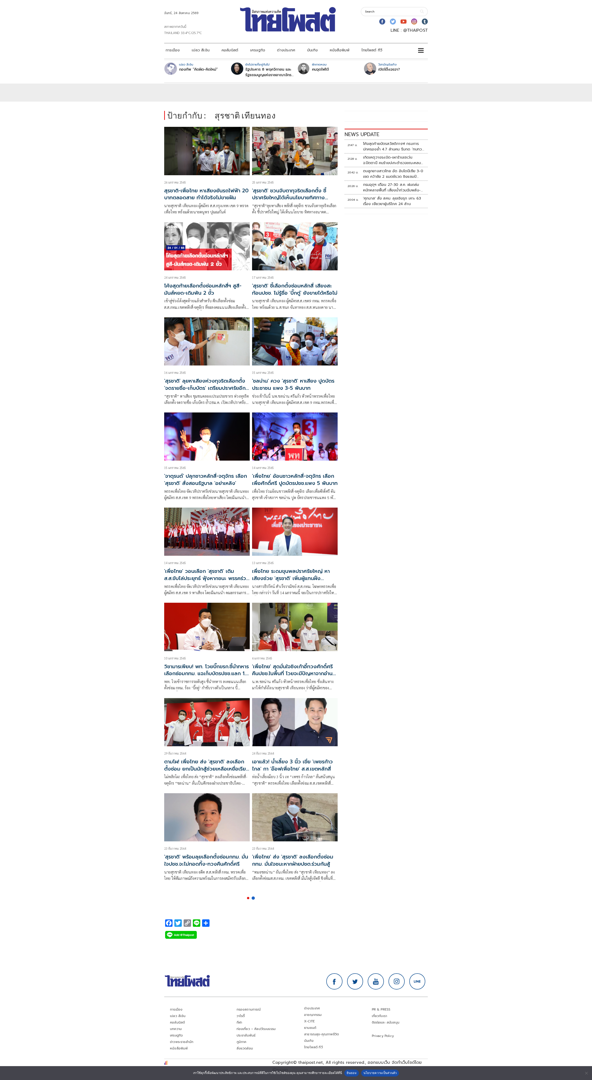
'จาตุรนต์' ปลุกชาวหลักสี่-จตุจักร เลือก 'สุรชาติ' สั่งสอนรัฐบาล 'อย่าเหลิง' (205, 479)
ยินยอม (352, 1073)
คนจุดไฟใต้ (320, 69)
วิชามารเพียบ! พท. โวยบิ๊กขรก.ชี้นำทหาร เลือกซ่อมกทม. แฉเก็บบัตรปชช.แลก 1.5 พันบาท (206, 674)
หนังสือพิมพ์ (339, 50)
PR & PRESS (381, 1009)
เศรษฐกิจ (257, 50)
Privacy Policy (383, 1035)
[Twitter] (393, 22)
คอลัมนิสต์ (230, 50)
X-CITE (309, 1021)
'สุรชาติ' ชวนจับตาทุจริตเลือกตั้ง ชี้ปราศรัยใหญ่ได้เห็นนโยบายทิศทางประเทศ (289, 198)
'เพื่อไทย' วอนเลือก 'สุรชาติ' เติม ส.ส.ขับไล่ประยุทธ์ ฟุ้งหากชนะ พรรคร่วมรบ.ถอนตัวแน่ (206, 578)
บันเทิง (312, 50)
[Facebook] (382, 22)
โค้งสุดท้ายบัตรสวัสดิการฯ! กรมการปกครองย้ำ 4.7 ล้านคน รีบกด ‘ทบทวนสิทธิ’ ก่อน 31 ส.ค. (393, 146)
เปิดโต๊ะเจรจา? (389, 69)
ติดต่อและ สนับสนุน (386, 1022)
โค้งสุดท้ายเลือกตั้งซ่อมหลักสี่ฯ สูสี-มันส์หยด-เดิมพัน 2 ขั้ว (202, 289)
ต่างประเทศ (286, 50)
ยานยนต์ (310, 1027)
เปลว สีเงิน (201, 50)
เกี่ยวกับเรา (379, 1016)
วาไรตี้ (241, 1016)
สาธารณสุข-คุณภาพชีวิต (321, 1034)
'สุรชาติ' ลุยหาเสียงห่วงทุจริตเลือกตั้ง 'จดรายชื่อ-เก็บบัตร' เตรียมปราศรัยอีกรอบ (205, 388)
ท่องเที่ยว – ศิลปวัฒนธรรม (256, 1029)
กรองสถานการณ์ (249, 1009)
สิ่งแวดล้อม (245, 1048)
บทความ (176, 1029)
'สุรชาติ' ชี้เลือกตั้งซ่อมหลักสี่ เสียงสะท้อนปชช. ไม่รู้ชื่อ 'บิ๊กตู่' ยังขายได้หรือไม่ (294, 289)
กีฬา (239, 1022)
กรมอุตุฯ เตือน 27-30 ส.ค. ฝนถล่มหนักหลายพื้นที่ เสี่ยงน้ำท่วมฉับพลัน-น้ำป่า (392, 187)
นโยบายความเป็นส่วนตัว (380, 1073)
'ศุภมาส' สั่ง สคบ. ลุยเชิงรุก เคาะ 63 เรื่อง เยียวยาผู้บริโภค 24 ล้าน (392, 201)
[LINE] (417, 981)
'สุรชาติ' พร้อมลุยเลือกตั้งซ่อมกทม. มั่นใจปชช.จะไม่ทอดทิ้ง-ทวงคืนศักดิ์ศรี (206, 860)
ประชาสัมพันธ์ (246, 1035)
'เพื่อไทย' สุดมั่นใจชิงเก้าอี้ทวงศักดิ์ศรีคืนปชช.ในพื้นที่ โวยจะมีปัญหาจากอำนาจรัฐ (295, 674)
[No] (586, 1073)
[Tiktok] (424, 22)
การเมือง (173, 50)
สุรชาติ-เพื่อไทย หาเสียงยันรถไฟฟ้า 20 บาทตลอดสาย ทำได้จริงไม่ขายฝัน (206, 194)
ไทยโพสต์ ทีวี (371, 50)
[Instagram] (414, 22)
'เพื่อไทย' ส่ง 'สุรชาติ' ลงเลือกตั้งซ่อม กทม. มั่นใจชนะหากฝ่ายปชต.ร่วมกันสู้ (292, 860)
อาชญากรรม (313, 1014)
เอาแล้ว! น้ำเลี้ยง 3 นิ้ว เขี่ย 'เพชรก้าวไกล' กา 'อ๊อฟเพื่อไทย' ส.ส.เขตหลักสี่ (292, 765)
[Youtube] (403, 22)
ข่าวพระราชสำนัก (181, 1041)
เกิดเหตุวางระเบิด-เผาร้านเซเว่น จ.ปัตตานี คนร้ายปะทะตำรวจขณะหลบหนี (392, 160)
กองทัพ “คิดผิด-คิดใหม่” (198, 69)
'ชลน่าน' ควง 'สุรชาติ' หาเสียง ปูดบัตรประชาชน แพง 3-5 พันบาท (293, 384)
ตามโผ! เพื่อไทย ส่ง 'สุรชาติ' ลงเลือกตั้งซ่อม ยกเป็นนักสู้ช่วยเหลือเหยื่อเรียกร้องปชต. (206, 769)
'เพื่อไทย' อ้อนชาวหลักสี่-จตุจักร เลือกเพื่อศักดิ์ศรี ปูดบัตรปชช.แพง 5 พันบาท (295, 479)
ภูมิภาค (242, 1041)
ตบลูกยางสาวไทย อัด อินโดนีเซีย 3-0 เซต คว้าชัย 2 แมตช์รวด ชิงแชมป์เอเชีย (393, 173)
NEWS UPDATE (362, 134)
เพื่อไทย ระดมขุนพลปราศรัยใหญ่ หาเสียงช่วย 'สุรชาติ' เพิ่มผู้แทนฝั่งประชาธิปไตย (291, 578)
